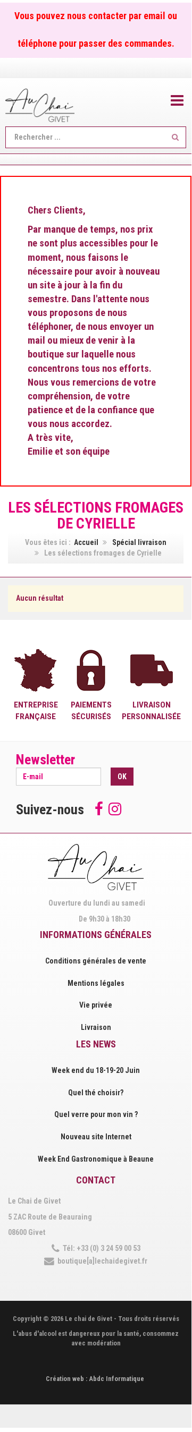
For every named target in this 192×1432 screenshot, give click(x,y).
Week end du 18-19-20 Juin (96, 1070)
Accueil (86, 542)
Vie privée (95, 1005)
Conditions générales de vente (95, 961)
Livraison (96, 1027)
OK (122, 776)
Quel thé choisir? (95, 1092)
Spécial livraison (139, 542)
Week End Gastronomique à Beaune (96, 1159)
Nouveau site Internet (96, 1136)
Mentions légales (96, 983)
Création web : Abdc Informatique (95, 1379)
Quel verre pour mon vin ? (96, 1114)
